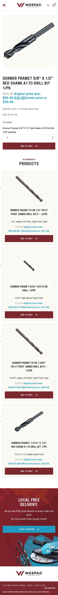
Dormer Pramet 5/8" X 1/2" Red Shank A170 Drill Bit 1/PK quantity (28, 130)
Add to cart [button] (27, 238)
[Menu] (4, 5)
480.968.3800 (49, 588)
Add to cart (27, 146)
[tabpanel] (29, 41)
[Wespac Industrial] (29, 5)
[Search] (48, 5)
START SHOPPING (26, 529)
